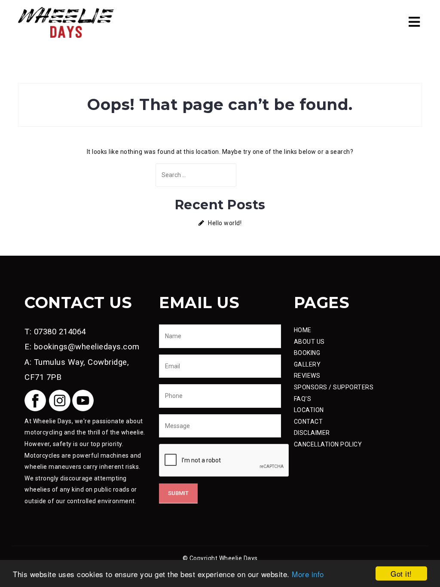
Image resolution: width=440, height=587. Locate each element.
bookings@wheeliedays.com (87, 347)
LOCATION (309, 410)
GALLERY (307, 364)
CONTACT (308, 421)
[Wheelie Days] (66, 21)
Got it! (401, 573)
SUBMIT (178, 493)
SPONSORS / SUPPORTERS (334, 387)
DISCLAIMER (312, 432)
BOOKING (307, 352)
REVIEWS (307, 375)
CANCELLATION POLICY (328, 444)
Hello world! (224, 223)
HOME (303, 330)
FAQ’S (303, 398)
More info (308, 574)
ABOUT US (309, 341)
